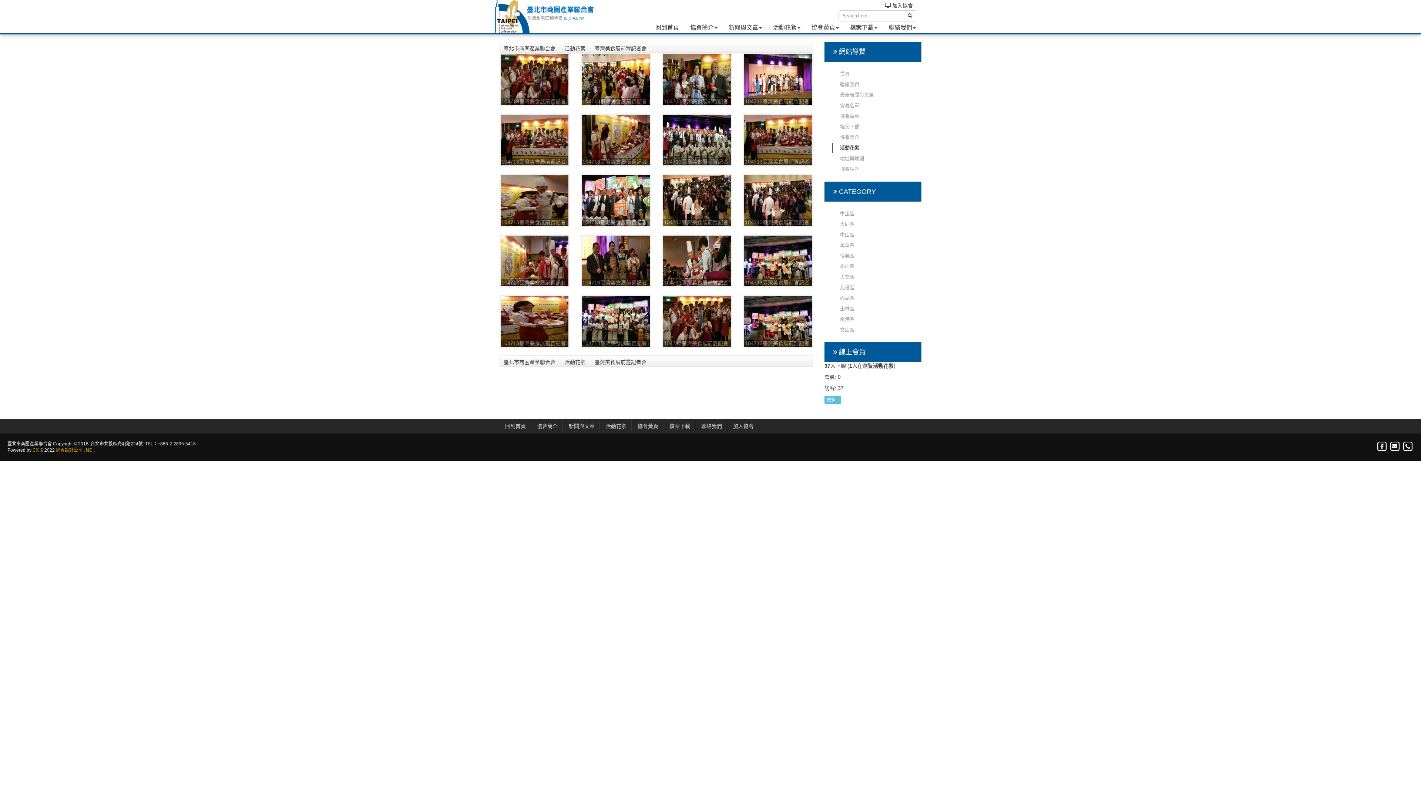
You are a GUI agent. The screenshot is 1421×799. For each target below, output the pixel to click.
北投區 (847, 287)
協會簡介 (702, 27)
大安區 (847, 277)
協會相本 (849, 169)
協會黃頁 (823, 27)
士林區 (847, 308)
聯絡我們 (900, 27)
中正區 (847, 213)
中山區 (847, 234)
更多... (833, 399)
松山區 (847, 266)
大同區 (847, 224)
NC (89, 450)
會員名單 (849, 105)
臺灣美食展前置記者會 (620, 48)
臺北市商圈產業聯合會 (529, 48)
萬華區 (847, 245)
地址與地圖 (852, 158)
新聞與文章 (743, 27)
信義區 (847, 256)
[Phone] (1408, 446)
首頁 (845, 74)
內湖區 (847, 298)
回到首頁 (667, 27)
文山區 (847, 330)
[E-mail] (1395, 446)
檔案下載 (862, 27)
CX (36, 450)
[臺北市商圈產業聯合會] (544, 16)
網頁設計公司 (69, 450)
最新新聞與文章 (857, 95)
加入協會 (902, 6)
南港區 (847, 319)
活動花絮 (785, 27)
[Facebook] (1382, 446)
